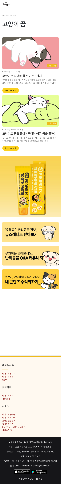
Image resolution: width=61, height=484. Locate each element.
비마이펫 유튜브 (8, 374)
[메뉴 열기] (56, 4)
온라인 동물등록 (8, 421)
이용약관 (38, 479)
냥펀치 (5, 380)
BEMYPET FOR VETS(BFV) (14, 427)
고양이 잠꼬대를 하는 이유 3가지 (22, 76)
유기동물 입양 (7, 424)
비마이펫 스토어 (8, 417)
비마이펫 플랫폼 (8, 414)
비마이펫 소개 (7, 396)
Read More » (11, 90)
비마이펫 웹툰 (7, 377)
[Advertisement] (30, 321)
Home (6, 15)
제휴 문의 (6, 399)
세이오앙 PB (7, 430)
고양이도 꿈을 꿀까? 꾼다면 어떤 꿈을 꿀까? (28, 133)
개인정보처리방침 (26, 479)
